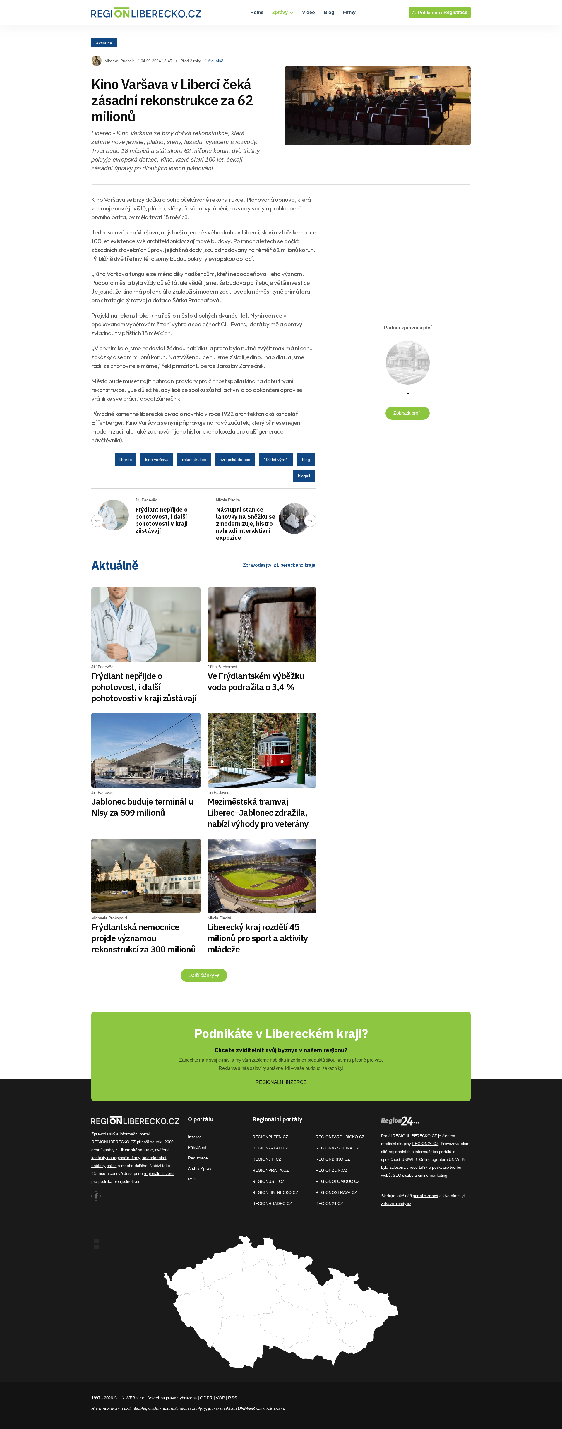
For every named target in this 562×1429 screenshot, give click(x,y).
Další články (202, 975)
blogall (304, 476)
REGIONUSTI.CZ (268, 1181)
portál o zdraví (425, 1195)
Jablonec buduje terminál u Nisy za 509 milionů (142, 807)
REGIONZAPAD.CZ (270, 1148)
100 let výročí (276, 459)
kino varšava (157, 459)
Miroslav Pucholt (119, 61)
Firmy (349, 12)
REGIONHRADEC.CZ (272, 1203)
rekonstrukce (194, 459)
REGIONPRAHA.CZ (270, 1170)
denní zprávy (102, 1149)
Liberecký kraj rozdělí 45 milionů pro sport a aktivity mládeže (258, 938)
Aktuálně (104, 42)
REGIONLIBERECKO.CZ (275, 1192)
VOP (220, 1397)
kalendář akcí (154, 1157)
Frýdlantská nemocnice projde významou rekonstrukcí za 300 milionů (143, 938)
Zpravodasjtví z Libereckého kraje (279, 565)
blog (306, 459)
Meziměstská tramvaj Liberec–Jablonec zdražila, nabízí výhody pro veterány (258, 812)
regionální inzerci (159, 1173)
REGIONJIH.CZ (266, 1159)
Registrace (455, 12)
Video (308, 12)
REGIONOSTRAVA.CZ (336, 1192)
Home (256, 12)
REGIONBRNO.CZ (333, 1159)
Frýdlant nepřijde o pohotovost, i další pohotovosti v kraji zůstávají (161, 520)
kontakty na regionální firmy (115, 1157)
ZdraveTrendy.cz (396, 1203)
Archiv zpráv (199, 1168)
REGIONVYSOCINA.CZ (337, 1148)
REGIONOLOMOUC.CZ (338, 1181)
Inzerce (195, 1137)
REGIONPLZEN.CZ (270, 1137)
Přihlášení (197, 1147)
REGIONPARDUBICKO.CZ (340, 1137)
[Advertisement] (401, 250)
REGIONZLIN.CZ (331, 1170)
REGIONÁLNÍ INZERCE (281, 1082)
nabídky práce (103, 1165)
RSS (192, 1179)
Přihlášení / (429, 12)
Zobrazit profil (407, 413)
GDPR (206, 1397)
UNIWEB (409, 1159)
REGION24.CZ (329, 1203)
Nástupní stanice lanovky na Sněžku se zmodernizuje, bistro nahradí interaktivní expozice (245, 524)
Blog (329, 12)
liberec (125, 459)
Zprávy (280, 12)
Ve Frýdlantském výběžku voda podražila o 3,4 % (256, 681)
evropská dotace (235, 459)
